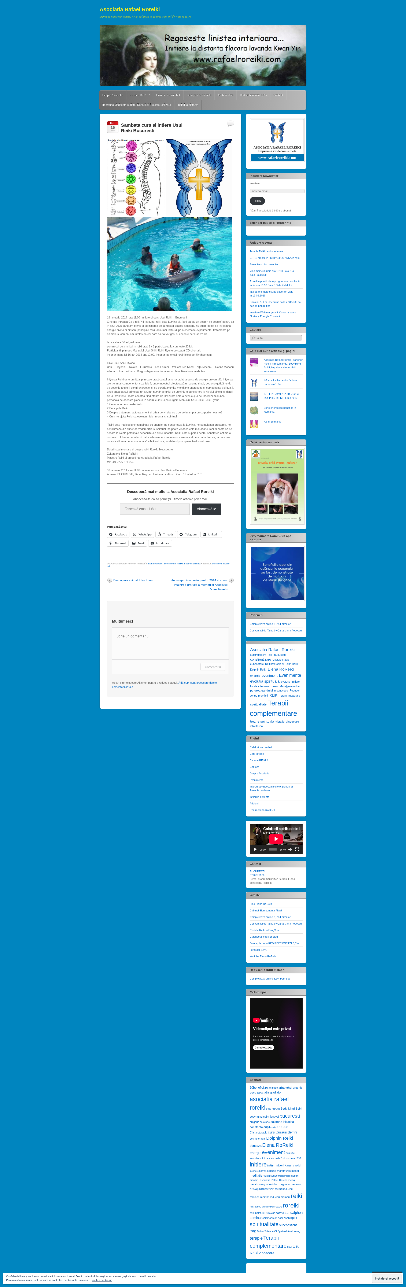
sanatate (278, 1212)
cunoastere (257, 663)
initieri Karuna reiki (288, 1165)
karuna (271, 1170)
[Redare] (255, 849)
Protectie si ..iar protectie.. (264, 264)
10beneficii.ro (259, 1087)
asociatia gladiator (269, 1092)
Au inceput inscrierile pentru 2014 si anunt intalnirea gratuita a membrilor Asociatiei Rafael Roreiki (199, 585)
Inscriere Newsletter (264, 175)
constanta (256, 1127)
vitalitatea (256, 726)
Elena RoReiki (155, 563)
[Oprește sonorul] (290, 849)
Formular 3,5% (258, 949)
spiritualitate (258, 704)
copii (266, 1127)
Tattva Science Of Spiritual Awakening (278, 1231)
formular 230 (293, 1158)
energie (255, 675)
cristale (282, 1127)
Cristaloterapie (281, 659)
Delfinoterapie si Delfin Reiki (281, 664)
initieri (271, 1165)
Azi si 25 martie (272, 421)
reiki (109, 566)
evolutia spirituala (265, 681)
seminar (256, 1218)
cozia (273, 1127)
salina (269, 1213)
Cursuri (281, 1132)
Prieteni (254, 803)
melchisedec (270, 1175)
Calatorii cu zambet (168, 95)
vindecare (292, 721)
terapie (256, 1238)
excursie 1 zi (278, 1158)
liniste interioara (259, 686)
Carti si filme (225, 95)
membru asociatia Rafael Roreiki (268, 1180)
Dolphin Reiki (258, 669)
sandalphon (294, 1213)
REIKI (180, 563)
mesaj (274, 686)
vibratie (280, 721)
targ (253, 1231)
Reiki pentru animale (199, 95)
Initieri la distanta (187, 104)
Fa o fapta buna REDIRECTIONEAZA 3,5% (274, 943)
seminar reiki (269, 1218)
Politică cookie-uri (102, 1280)
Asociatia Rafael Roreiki (130, 9)
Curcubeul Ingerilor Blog (264, 936)
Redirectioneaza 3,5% (253, 95)
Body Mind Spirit (291, 1108)
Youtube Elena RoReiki (263, 956)
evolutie (285, 681)
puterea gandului (261, 690)
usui (289, 1246)
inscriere (254, 1171)
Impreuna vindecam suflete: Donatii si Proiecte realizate (136, 104)
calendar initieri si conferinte (270, 222)
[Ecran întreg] (297, 849)
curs (271, 1132)
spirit (293, 1218)
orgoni (265, 1184)
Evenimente (170, 563)
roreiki (283, 695)
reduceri (288, 1189)
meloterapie (284, 1175)
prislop (254, 1189)
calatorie (265, 1122)
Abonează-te (206, 509)
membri (295, 1175)
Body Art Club (273, 1108)
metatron (255, 1184)
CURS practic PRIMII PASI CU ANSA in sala (275, 258)
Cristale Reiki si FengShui (265, 930)
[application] (276, 839)
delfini (292, 1132)
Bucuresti (280, 654)
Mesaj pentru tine (290, 686)
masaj (295, 1170)
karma (262, 1170)
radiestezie (266, 1189)
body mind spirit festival (264, 1116)
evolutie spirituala (260, 1158)
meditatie (256, 1175)
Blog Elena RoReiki (261, 904)
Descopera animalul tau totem (133, 580)
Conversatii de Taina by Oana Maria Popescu (276, 630)
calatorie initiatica (282, 1122)
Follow (257, 200)
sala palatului (257, 1213)
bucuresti (290, 1116)
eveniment (269, 675)
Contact (278, 95)
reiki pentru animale (260, 1206)
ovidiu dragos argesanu (285, 1184)
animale (273, 1087)
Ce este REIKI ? (140, 95)
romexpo (276, 1206)
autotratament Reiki (261, 654)
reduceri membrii (280, 1197)
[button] (136, 178)
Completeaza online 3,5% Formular (270, 624)
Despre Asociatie (112, 95)
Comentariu (213, 667)
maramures (284, 1170)
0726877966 (257, 875)
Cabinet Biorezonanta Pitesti (266, 910)
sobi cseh (284, 1218)
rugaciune (294, 695)
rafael (279, 1189)
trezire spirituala (192, 563)
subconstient (288, 1225)
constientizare (260, 659)
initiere (226, 563)
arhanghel (285, 1087)
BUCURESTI (257, 871)
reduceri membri (259, 1197)
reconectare (281, 690)
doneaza (256, 1145)
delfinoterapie (258, 1138)
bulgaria (254, 1122)
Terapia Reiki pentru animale (266, 251)
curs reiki (217, 563)
